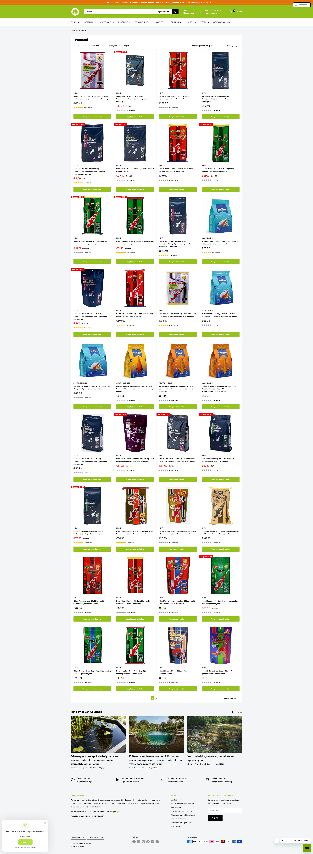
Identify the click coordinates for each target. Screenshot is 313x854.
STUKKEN (175, 22)
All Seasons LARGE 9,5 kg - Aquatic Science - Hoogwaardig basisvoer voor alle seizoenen (91, 387)
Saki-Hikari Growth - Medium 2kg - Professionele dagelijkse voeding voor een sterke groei (90, 461)
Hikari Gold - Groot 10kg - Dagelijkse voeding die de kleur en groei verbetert (134, 315)
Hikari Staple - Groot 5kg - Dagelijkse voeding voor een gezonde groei (135, 242)
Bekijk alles (237, 712)
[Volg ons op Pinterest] (148, 841)
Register (215, 818)
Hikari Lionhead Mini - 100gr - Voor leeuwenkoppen (173, 672)
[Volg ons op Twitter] (138, 841)
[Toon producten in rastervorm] (233, 46)
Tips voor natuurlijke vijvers (183, 815)
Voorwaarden (177, 807)
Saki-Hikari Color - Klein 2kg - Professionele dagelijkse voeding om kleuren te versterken (177, 460)
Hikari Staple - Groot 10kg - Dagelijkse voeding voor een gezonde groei (132, 672)
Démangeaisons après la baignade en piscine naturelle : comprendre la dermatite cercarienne (94, 760)
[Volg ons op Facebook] (134, 841)
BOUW (74, 22)
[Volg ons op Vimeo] (157, 841)
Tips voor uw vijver (179, 819)
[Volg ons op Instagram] (143, 841)
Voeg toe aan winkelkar (92, 117)
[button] (301, 5)
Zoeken (174, 800)
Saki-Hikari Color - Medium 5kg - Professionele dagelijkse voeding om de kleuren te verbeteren (175, 244)
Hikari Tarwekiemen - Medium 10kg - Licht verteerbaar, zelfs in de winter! (176, 170)
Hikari (75, 93)
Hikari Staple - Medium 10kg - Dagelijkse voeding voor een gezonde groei (90, 242)
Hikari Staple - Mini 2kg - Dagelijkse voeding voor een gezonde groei (220, 602)
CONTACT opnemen (221, 22)
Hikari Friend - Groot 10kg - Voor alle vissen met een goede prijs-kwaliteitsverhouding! (91, 97)
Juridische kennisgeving (181, 811)
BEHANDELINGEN (142, 22)
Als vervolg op (230, 698)
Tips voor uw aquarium (181, 822)
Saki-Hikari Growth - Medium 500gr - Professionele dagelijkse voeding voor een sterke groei (90, 316)
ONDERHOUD (105, 22)
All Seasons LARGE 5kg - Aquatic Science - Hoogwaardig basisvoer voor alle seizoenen (219, 315)
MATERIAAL (88, 22)
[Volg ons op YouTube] (152, 841)
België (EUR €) (94, 838)
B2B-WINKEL (176, 826)
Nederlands (76, 838)
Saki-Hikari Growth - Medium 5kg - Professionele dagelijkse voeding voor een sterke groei (218, 99)
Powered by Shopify (78, 846)
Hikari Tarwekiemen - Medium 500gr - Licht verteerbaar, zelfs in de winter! (177, 602)
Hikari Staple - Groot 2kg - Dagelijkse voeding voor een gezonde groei (92, 672)
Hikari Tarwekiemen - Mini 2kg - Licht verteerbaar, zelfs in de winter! (88, 602)
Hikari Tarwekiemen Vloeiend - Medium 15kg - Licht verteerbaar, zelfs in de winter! (220, 532)
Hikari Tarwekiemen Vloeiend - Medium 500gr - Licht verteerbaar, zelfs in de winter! (178, 532)
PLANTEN (189, 22)
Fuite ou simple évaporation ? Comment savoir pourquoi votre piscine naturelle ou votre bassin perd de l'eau (155, 760)
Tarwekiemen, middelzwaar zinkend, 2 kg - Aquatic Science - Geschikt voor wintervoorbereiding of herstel (219, 389)
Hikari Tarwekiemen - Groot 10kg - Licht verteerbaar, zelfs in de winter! (175, 97)
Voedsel (84, 30)
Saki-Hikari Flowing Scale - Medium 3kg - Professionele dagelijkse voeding (218, 460)
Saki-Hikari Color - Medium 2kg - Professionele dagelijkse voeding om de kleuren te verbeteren (89, 171)
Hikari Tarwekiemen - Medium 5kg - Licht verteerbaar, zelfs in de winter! (133, 602)
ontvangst (74, 30)
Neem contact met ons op (182, 803)
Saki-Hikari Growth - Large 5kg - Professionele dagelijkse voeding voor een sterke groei (133, 99)
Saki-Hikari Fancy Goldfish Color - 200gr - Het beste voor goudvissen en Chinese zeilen (135, 460)
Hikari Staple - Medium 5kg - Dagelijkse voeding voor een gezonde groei (218, 170)
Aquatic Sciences (208, 238)
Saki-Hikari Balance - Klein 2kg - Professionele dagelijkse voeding (135, 170)
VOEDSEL (160, 22)
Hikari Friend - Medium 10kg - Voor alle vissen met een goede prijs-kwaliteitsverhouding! (177, 315)
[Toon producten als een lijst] (237, 46)
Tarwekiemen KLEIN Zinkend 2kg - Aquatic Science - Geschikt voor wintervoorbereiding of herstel (177, 389)
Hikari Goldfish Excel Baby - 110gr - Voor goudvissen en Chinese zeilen (218, 672)
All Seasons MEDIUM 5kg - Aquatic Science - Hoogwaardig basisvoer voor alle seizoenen (220, 242)
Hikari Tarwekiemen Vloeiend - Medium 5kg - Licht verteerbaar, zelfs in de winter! (134, 532)
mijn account (211, 13)
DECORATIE (123, 22)
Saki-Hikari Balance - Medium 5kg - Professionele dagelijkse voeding (88, 532)
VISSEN (203, 22)
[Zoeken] (175, 11)
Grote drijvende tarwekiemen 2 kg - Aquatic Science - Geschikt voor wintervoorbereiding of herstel (134, 389)
